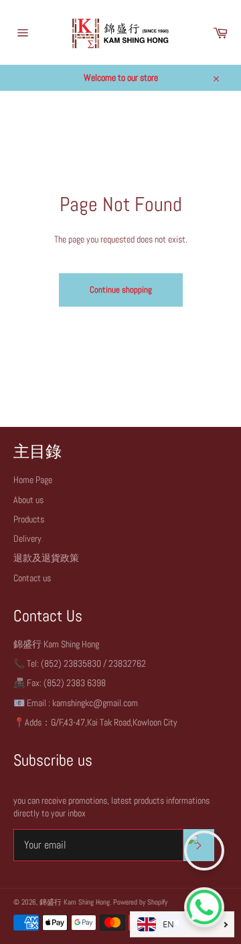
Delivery (27, 538)
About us (28, 500)
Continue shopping (121, 289)
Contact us (32, 578)
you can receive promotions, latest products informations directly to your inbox (111, 806)
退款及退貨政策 (46, 558)
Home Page (32, 480)
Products (28, 519)
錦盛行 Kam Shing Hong (74, 902)
